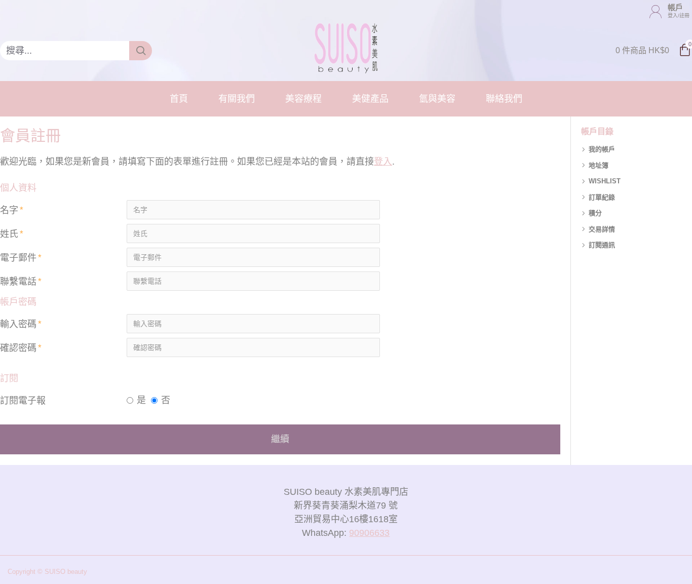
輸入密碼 (18, 324)
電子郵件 (18, 258)
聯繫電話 (18, 282)
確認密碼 (18, 348)
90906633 (369, 533)
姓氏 (9, 234)
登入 (383, 162)
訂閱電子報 (23, 401)
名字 (9, 210)
